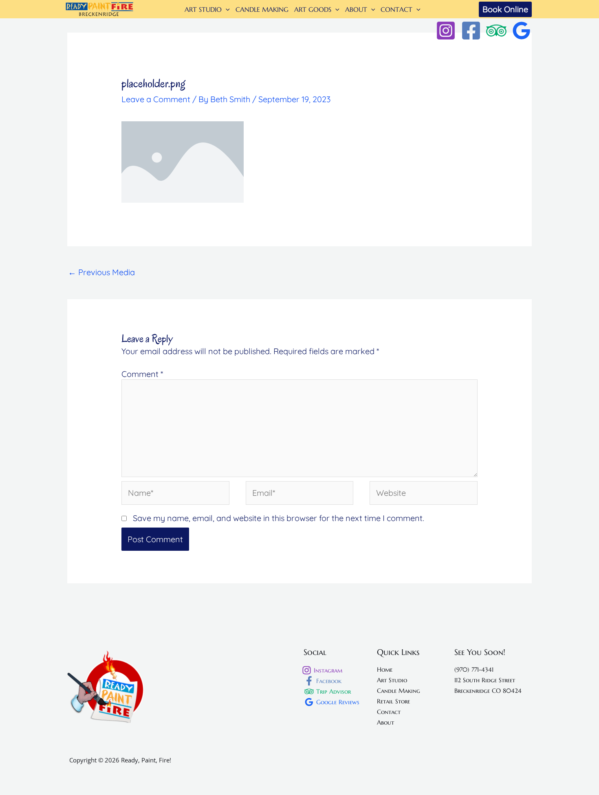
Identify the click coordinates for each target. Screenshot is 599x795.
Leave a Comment (155, 99)
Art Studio (392, 680)
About (385, 722)
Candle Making (398, 690)
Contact (389, 712)
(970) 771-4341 (473, 669)
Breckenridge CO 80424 (488, 690)
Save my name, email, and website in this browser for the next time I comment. (278, 518)
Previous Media (101, 272)
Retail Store (393, 701)
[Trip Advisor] (496, 30)
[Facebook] (471, 30)
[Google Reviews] (521, 30)
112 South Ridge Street (484, 680)
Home (384, 669)
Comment (142, 374)
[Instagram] (446, 30)
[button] (226, 9)
